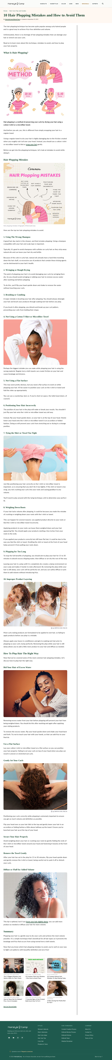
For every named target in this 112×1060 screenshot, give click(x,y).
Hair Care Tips (42, 1038)
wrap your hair (31, 144)
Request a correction (27, 1051)
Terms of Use (89, 1038)
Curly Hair (41, 1041)
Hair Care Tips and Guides (17, 11)
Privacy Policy (89, 1035)
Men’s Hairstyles (42, 1032)
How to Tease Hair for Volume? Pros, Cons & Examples (13, 1000)
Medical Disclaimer (67, 1041)
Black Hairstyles (52, 974)
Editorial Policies (66, 1035)
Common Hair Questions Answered (54, 998)
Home (5, 11)
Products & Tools (43, 1044)
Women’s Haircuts (43, 1029)
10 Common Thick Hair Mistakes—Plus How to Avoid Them (35, 977)
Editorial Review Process (69, 1032)
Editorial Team (66, 1038)
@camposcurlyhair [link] (60, 628)
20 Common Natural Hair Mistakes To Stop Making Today (56, 977)
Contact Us (88, 1032)
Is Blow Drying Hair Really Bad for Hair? (56, 1001)
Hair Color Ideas (42, 1035)
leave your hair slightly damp (37, 922)
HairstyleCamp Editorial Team (12, 19)
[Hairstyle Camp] (18, 3)
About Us (88, 1029)
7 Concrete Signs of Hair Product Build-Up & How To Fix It (35, 1000)
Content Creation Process (69, 1029)
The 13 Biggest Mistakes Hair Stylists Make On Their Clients (12, 977)
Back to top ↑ (99, 1056)
